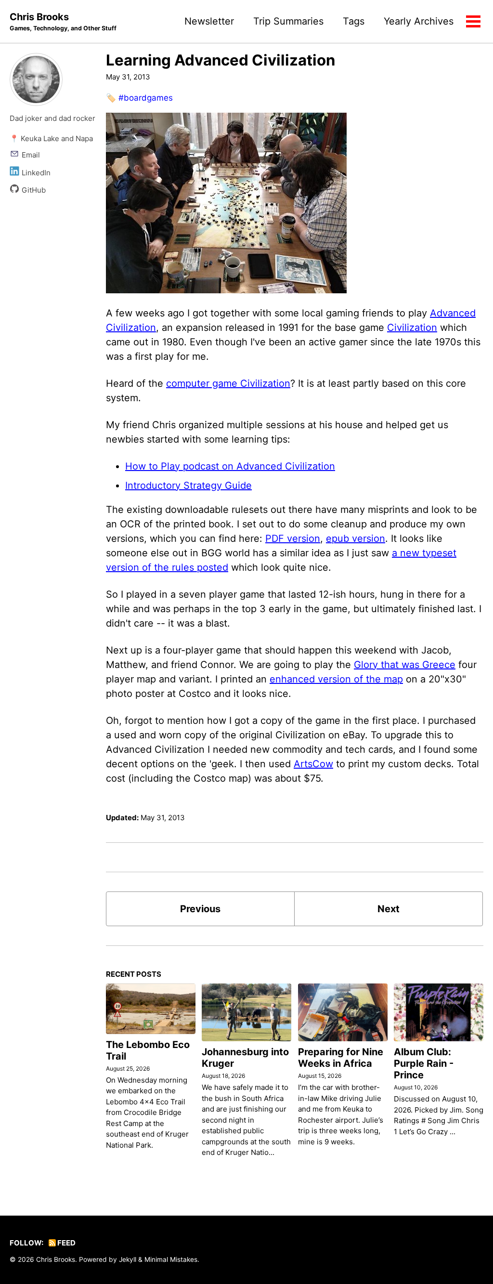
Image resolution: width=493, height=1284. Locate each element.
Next (388, 909)
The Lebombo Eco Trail (148, 1050)
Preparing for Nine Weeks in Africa (340, 1057)
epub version (355, 538)
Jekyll (127, 1259)
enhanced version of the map (336, 679)
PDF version (292, 538)
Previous (200, 909)
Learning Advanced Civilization (220, 60)
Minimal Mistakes (170, 1259)
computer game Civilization (228, 383)
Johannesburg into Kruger (245, 1057)
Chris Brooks (63, 21)
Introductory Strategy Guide (188, 485)
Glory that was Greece (404, 664)
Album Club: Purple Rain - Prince (424, 1063)
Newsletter (209, 21)
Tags (353, 21)
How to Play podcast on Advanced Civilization (230, 466)
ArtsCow (313, 764)
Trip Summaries (288, 21)
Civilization (412, 327)
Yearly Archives (419, 21)
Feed (66, 1242)
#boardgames (145, 98)
